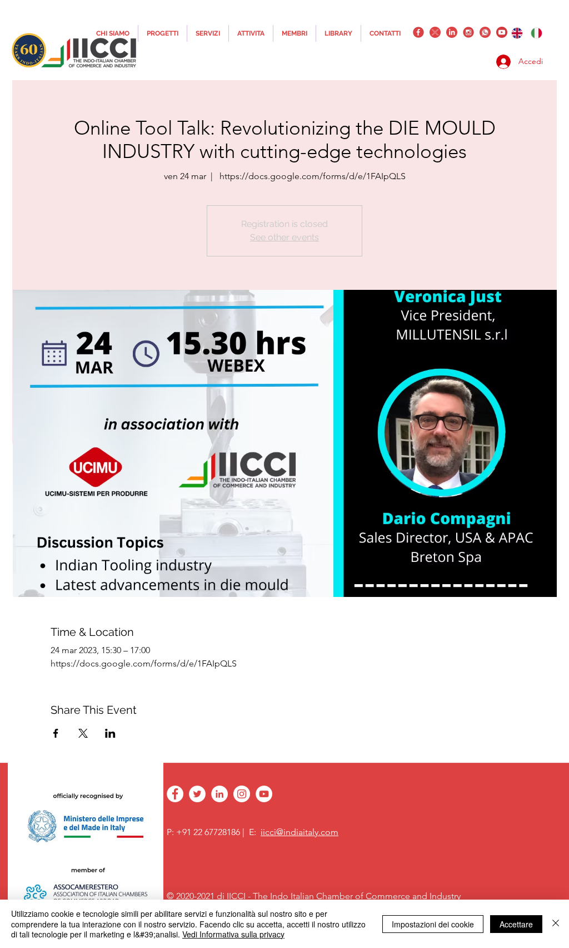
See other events (284, 237)
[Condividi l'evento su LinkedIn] (110, 733)
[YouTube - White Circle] (264, 794)
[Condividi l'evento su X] (83, 733)
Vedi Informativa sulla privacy (233, 934)
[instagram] (468, 32)
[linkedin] (451, 32)
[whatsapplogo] (485, 32)
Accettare (516, 924)
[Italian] (537, 33)
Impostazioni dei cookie (433, 924)
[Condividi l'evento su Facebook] (56, 733)
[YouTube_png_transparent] (501, 32)
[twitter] (435, 32)
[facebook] (418, 32)
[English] (517, 33)
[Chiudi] (555, 924)
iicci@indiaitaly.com (299, 832)
